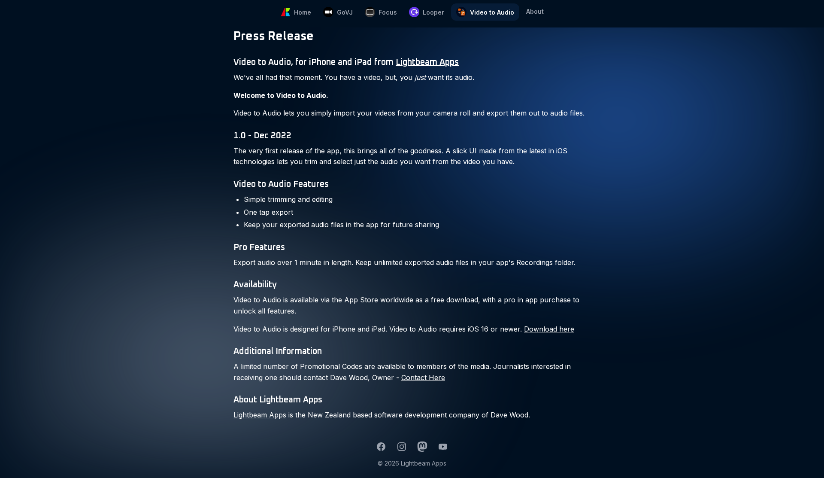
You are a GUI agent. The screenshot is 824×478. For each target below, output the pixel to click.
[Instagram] (402, 446)
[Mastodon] (422, 446)
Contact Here (423, 377)
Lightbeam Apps (427, 62)
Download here (549, 329)
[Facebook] (381, 446)
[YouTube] (443, 446)
